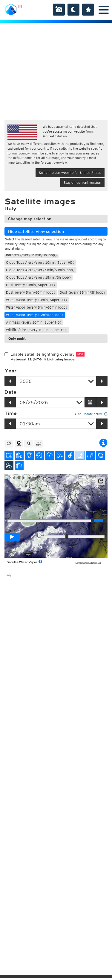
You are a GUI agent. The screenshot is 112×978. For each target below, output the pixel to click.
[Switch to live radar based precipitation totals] (19, 465)
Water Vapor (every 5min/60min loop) (36, 307)
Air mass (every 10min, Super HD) (34, 322)
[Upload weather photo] (59, 10)
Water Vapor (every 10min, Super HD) (36, 300)
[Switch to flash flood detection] (100, 455)
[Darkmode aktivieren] (73, 10)
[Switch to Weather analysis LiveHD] (8, 455)
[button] (100, 481)
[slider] (104, 520)
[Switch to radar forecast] (39, 455)
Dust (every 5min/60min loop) (31, 292)
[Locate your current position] (19, 444)
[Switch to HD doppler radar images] (29, 455)
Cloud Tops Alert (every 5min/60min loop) (40, 270)
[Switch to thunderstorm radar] (49, 455)
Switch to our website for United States (70, 172)
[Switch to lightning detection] (69, 455)
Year (10, 371)
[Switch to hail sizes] (59, 455)
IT (20, 6)
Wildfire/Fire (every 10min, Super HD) (37, 329)
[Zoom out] (28, 444)
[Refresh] (8, 444)
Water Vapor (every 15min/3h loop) (35, 315)
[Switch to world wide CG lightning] (80, 455)
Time (10, 413)
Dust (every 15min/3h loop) (82, 292)
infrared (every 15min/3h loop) (31, 255)
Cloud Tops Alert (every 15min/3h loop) (38, 277)
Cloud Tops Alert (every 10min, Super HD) (40, 262)
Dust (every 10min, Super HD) (30, 285)
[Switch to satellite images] (8, 465)
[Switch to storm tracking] (90, 455)
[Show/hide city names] (38, 444)
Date (10, 392)
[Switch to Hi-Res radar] (19, 455)
